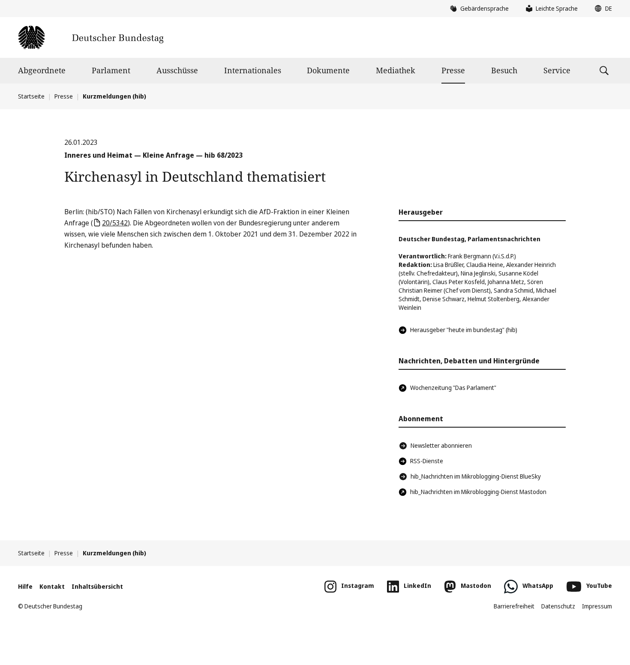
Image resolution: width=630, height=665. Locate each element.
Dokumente (328, 70)
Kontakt (52, 586)
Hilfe (25, 586)
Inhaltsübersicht (97, 586)
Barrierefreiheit (514, 606)
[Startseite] (90, 37)
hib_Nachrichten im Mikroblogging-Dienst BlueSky (476, 476)
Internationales (252, 70)
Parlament (111, 70)
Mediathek (395, 70)
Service (556, 70)
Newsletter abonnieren (441, 445)
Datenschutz (558, 606)
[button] (601, 8)
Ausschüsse (177, 70)
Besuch (504, 70)
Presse (453, 70)
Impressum (597, 606)
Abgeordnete (42, 70)
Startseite (31, 96)
